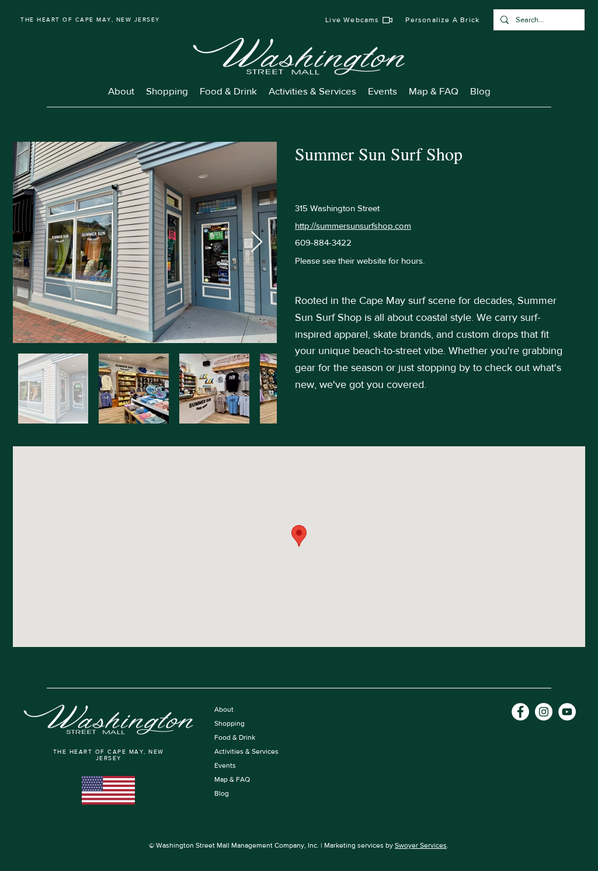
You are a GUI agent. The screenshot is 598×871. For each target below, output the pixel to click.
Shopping (229, 723)
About (224, 709)
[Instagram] (543, 711)
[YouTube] (567, 711)
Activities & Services (246, 751)
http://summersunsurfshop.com (353, 225)
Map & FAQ (232, 779)
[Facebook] (520, 711)
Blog (221, 793)
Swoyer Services (421, 845)
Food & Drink (234, 737)
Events (225, 765)
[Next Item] (256, 242)
